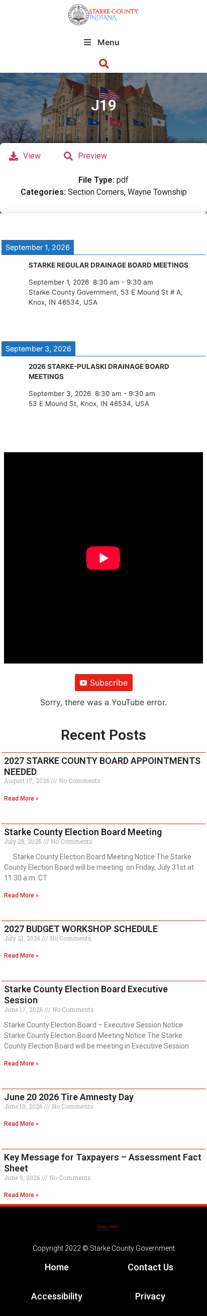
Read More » (21, 798)
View (32, 156)
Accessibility (56, 1296)
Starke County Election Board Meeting (83, 832)
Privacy (150, 1296)
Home (57, 1267)
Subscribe (109, 683)
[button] (104, 64)
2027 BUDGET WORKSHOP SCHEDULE (81, 929)
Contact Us (150, 1267)
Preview (92, 156)
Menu (108, 42)
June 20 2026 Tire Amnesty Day (69, 1097)
